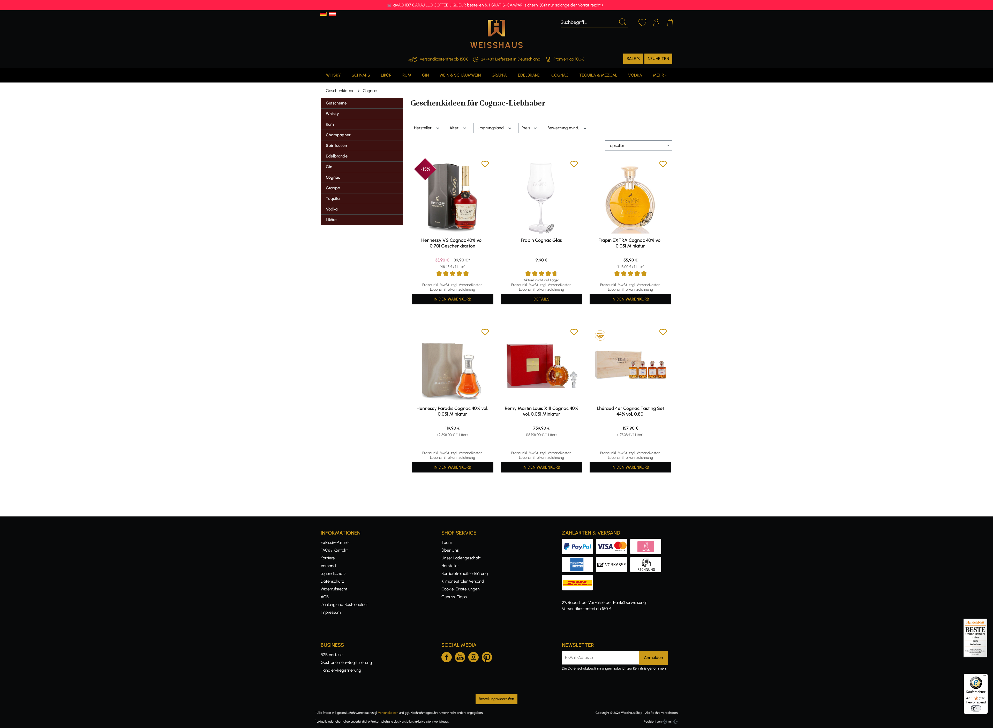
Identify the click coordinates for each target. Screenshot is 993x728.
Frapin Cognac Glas (541, 240)
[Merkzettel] (642, 22)
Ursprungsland (491, 127)
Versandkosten (388, 713)
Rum (330, 124)
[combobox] (588, 21)
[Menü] (985, 677)
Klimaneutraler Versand (462, 581)
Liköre (331, 219)
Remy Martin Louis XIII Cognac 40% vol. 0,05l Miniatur (541, 411)
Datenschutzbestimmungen (590, 668)
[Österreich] (332, 14)
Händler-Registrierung (341, 670)
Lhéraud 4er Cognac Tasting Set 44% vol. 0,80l (630, 411)
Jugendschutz (333, 573)
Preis (526, 127)
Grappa (333, 187)
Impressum (331, 612)
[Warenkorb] (670, 22)
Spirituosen (336, 145)
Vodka (331, 209)
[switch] (976, 708)
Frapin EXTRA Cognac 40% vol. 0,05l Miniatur (630, 243)
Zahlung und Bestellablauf (344, 604)
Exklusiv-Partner (335, 542)
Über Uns (450, 550)
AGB (325, 596)
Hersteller (423, 127)
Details (541, 299)
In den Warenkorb (452, 299)
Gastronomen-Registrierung (346, 662)
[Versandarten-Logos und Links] (579, 577)
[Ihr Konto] (656, 22)
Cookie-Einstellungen (460, 589)
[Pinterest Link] (487, 656)
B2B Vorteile (332, 654)
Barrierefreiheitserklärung (464, 573)
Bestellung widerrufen (496, 699)
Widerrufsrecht (334, 589)
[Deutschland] (323, 14)
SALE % (633, 58)
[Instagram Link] (473, 656)
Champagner (338, 134)
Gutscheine (336, 103)
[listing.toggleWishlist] (485, 165)
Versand (328, 565)
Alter (454, 127)
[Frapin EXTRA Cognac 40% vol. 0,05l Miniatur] (630, 197)
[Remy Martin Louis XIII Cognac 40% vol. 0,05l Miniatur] (541, 365)
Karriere (328, 558)
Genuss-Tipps (454, 596)
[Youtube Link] (460, 656)
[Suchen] (622, 21)
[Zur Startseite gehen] (496, 34)
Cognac (333, 177)
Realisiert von (652, 721)
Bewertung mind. (563, 127)
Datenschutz (332, 581)
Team (446, 542)
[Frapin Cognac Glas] (541, 197)
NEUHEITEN (658, 58)
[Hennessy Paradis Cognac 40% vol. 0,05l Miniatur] (452, 365)
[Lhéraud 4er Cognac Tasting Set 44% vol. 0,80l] (630, 365)
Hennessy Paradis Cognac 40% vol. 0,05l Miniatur (452, 411)
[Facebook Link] (446, 656)
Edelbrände (337, 156)
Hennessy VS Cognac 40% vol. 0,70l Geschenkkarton (452, 243)
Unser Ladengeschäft (461, 558)
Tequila (333, 198)
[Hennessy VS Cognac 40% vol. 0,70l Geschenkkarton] (452, 197)
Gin (329, 166)
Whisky (332, 113)
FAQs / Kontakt (334, 550)
